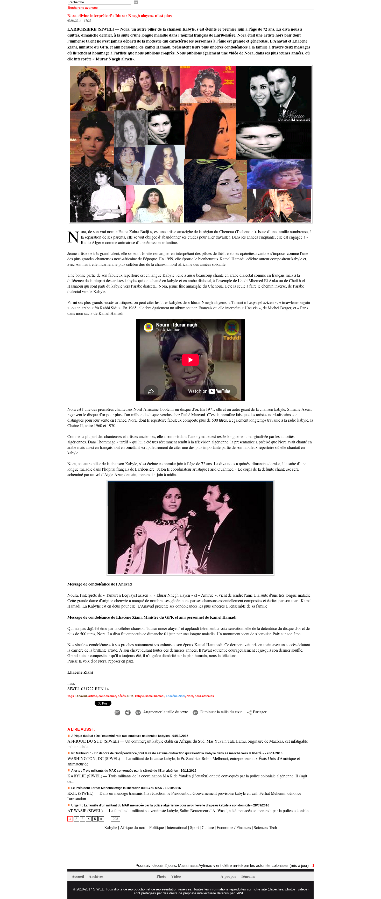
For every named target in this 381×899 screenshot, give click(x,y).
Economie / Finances (234, 827)
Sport (194, 827)
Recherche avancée (83, 8)
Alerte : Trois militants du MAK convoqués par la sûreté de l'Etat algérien (124, 770)
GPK (130, 696)
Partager (259, 711)
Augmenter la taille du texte (165, 711)
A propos (229, 876)
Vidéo (176, 876)
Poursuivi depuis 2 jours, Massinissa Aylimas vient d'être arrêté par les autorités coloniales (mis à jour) (190, 865)
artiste (92, 696)
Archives (96, 876)
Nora (190, 696)
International (177, 827)
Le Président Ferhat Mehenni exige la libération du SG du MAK (116, 788)
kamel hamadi (154, 696)
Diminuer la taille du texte (220, 711)
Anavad (81, 696)
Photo (162, 876)
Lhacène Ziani (175, 696)
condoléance (107, 696)
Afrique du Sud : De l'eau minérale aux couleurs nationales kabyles (120, 736)
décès (122, 696)
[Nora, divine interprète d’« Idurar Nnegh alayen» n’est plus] (191, 66)
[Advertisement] (128, 847)
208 (115, 819)
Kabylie (110, 827)
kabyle (139, 696)
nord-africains (204, 696)
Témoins (248, 876)
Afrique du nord (133, 827)
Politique (156, 827)
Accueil (78, 876)
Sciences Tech (265, 827)
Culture (208, 827)
